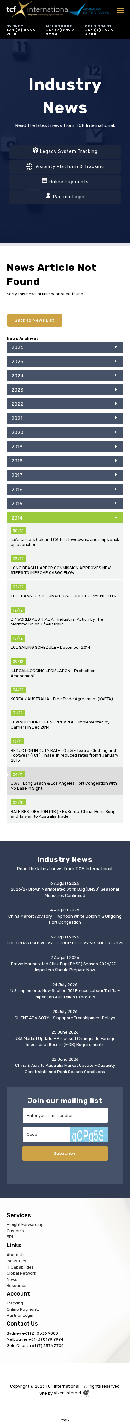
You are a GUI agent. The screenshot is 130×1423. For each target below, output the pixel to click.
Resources (17, 1285)
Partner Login (68, 197)
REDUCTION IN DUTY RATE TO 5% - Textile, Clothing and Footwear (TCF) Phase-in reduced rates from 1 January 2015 (64, 755)
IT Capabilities (20, 1267)
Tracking (15, 1303)
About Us (16, 1254)
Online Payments (68, 181)
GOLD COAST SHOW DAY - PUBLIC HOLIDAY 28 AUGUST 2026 (65, 943)
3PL (10, 1236)
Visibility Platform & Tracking (69, 166)
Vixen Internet (68, 1393)
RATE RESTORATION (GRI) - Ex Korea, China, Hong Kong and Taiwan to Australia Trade (63, 814)
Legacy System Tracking (68, 151)
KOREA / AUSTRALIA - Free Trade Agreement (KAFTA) (62, 698)
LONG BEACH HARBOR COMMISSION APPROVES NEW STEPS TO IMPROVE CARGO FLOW (61, 570)
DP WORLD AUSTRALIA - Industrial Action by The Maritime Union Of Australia (57, 622)
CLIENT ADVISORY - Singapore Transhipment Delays (65, 1017)
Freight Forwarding (25, 1224)
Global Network (21, 1273)
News (12, 1279)
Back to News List (34, 320)
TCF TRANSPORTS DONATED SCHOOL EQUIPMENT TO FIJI (65, 596)
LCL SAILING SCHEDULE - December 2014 (50, 647)
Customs (15, 1230)
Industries (16, 1260)
